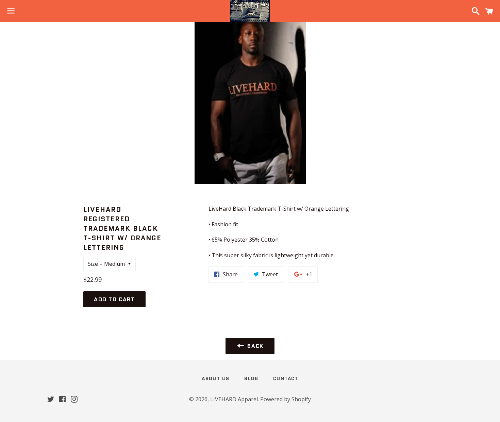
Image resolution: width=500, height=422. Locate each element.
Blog (251, 378)
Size (93, 263)
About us (215, 378)
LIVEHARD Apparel (234, 399)
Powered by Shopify (285, 399)
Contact (285, 378)
